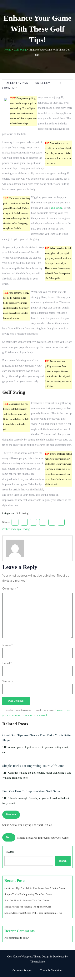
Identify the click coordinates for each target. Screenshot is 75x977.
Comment (10, 588)
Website (7, 681)
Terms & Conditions (51, 970)
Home (7, 49)
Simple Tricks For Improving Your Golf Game (33, 766)
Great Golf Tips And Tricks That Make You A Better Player (37, 737)
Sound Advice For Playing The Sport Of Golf (27, 906)
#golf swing (23, 529)
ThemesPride (37, 961)
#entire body (9, 529)
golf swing (56, 207)
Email (7, 663)
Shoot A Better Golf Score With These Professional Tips (33, 912)
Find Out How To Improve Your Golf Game (31, 791)
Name (7, 645)
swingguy (42, 83)
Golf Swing (20, 49)
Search (10, 851)
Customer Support (22, 970)
